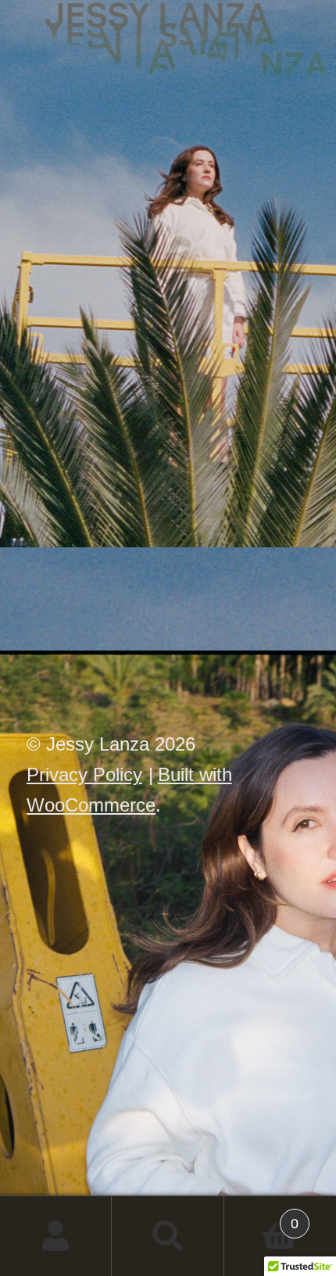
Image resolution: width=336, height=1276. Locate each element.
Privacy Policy (84, 774)
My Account (56, 1236)
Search (167, 1236)
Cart (261, 1215)
